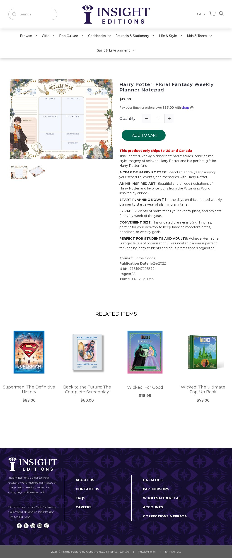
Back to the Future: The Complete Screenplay (87, 390)
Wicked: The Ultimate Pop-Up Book (203, 390)
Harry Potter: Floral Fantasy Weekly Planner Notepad (166, 87)
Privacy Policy (147, 551)
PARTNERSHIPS (156, 489)
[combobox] (33, 14)
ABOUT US (85, 480)
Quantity (127, 118)
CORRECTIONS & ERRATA (165, 516)
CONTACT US (87, 489)
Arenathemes (94, 551)
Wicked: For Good (145, 387)
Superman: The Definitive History (29, 390)
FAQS (80, 498)
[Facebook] (19, 525)
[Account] (221, 13)
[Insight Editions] (116, 14)
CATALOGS (153, 480)
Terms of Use (173, 551)
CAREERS (84, 507)
